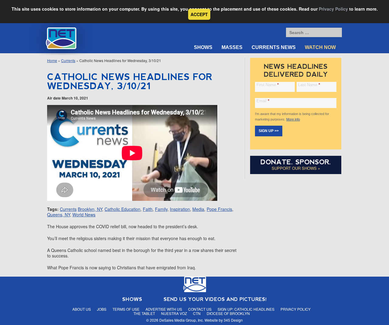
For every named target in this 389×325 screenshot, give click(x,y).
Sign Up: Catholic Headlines (246, 309)
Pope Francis (219, 209)
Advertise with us (164, 309)
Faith (148, 209)
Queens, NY (58, 214)
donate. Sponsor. (295, 162)
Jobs (101, 309)
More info (293, 119)
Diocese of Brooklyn (228, 313)
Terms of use (125, 309)
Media (198, 209)
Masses (232, 47)
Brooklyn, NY (90, 209)
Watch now (320, 47)
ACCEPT (199, 14)
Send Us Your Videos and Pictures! (215, 299)
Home (52, 60)
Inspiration (180, 209)
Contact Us (200, 309)
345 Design (233, 320)
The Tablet (144, 313)
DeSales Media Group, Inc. (181, 320)
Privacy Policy (333, 9)
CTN (197, 313)
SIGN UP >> (269, 131)
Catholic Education (122, 209)
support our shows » (296, 168)
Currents (68, 60)
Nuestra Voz (174, 313)
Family (161, 209)
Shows (203, 47)
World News (83, 214)
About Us (81, 309)
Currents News (274, 47)
